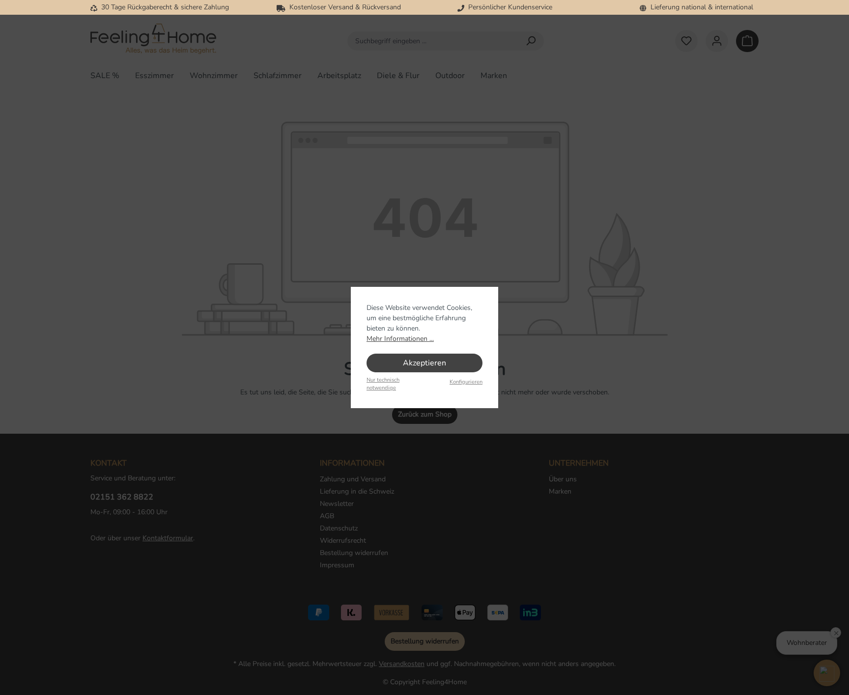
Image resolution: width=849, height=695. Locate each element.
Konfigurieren (466, 382)
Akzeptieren (424, 363)
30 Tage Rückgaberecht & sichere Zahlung (163, 7)
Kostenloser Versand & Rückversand (343, 7)
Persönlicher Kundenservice (508, 7)
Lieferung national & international (700, 7)
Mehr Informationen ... (400, 338)
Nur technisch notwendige (383, 384)
